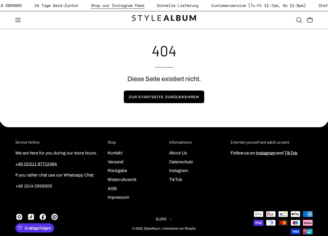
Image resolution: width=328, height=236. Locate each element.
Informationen (180, 142)
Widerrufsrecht (122, 179)
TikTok (175, 179)
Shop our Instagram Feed (117, 5)
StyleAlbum (152, 228)
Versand (116, 161)
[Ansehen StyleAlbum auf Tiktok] (31, 217)
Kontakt (115, 152)
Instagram (178, 170)
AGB (112, 188)
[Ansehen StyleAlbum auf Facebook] (43, 217)
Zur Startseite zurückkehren (164, 97)
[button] (299, 20)
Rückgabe (117, 170)
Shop (112, 142)
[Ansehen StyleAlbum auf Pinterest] (54, 217)
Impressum (118, 197)
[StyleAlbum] (164, 20)
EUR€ (161, 219)
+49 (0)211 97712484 (36, 163)
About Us (178, 152)
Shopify (190, 228)
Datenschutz (181, 161)
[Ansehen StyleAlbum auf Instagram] (19, 217)
